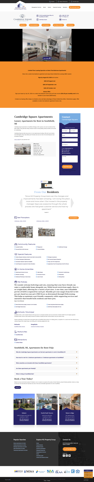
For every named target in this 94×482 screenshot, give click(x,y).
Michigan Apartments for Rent (20, 446)
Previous (20, 202)
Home (37, 443)
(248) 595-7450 (65, 16)
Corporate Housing (57, 7)
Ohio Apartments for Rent (19, 448)
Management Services (36, 7)
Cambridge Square (43, 19)
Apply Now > (23, 25)
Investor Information (40, 448)
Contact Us (64, 19)
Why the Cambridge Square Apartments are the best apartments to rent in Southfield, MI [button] (40, 352)
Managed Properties (40, 450)
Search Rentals (39, 445)
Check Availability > (34, 25)
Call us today (17, 139)
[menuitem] (36, 7)
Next (72, 202)
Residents (65, 7)
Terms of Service (67, 171)
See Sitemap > (70, 25)
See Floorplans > (46, 25)
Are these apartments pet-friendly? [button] (26, 368)
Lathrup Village (19, 342)
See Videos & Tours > (58, 25)
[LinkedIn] (67, 456)
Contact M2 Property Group (42, 457)
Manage (48, 480)
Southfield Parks (19, 334)
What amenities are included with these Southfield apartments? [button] (34, 363)
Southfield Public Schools (19, 326)
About (44, 7)
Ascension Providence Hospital (37, 326)
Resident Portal (39, 446)
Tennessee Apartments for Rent (21, 450)
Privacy (45, 480)
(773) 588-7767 (69, 449)
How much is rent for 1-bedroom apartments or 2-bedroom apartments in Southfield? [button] (40, 357)
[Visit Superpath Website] (8, 480)
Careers (49, 7)
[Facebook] (64, 456)
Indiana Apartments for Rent (20, 445)
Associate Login (39, 455)
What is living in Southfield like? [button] (25, 374)
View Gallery (47, 58)
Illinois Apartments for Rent (20, 443)
